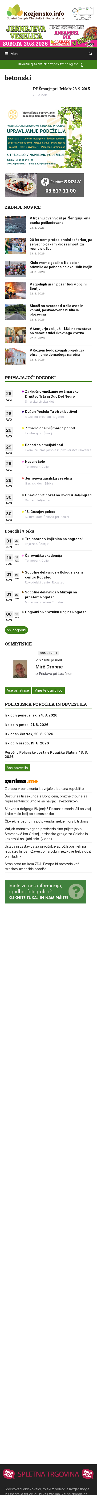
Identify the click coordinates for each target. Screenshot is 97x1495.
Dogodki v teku (19, 531)
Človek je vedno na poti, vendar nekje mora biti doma (47, 821)
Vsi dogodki (16, 630)
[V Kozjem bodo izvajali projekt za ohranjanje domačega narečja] (15, 356)
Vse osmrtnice (18, 690)
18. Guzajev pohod (40, 512)
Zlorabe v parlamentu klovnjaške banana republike (44, 789)
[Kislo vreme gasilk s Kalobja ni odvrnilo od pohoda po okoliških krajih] (15, 269)
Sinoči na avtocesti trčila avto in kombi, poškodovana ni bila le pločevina (56, 310)
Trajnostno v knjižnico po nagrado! (54, 539)
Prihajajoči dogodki (30, 377)
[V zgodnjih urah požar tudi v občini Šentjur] (15, 290)
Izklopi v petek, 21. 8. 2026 (26, 725)
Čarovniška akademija (43, 555)
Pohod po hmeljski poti (44, 445)
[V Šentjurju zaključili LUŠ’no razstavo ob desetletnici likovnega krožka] (15, 335)
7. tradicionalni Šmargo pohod (50, 428)
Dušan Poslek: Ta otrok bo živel (51, 411)
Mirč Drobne (49, 667)
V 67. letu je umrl (49, 660)
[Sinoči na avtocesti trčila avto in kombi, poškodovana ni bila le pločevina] (15, 312)
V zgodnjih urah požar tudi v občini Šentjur (58, 286)
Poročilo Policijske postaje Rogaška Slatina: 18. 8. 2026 (46, 754)
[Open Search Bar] (90, 54)
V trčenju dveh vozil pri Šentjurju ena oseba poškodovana (60, 220)
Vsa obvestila (17, 768)
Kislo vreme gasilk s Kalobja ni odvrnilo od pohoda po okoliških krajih (61, 265)
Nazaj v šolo (35, 461)
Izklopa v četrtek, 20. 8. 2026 (29, 734)
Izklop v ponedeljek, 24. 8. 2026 (31, 715)
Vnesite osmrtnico (48, 690)
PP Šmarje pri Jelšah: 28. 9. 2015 (61, 88)
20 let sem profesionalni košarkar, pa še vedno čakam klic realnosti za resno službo (61, 244)
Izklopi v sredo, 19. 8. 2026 (27, 743)
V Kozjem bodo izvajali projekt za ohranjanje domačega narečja (57, 352)
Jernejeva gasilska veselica (48, 478)
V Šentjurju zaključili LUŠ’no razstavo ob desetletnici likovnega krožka (60, 331)
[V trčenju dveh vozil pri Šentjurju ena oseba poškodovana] (15, 224)
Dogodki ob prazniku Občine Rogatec (56, 612)
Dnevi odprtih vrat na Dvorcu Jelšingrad (58, 495)
